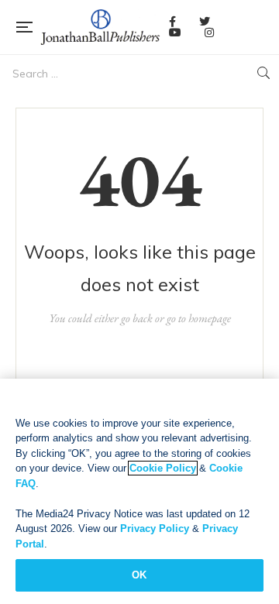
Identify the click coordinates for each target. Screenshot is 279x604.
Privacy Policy (154, 528)
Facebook (172, 21)
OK (139, 575)
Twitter (204, 21)
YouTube (175, 32)
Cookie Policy (162, 468)
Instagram (209, 32)
